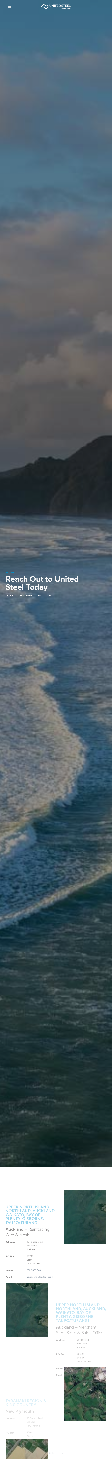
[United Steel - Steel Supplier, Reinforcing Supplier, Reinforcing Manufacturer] (56, 6)
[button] (9, 6)
